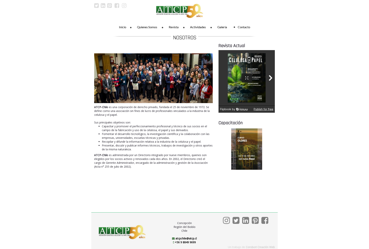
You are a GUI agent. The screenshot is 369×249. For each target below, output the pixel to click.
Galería (222, 27)
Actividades (198, 27)
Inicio (122, 27)
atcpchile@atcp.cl (186, 238)
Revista (174, 27)
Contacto (244, 27)
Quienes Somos (147, 27)
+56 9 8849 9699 (185, 242)
